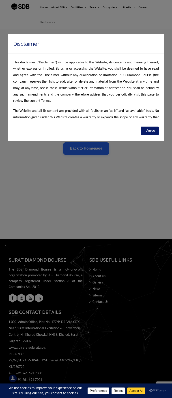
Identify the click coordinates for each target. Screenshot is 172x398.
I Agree (149, 131)
